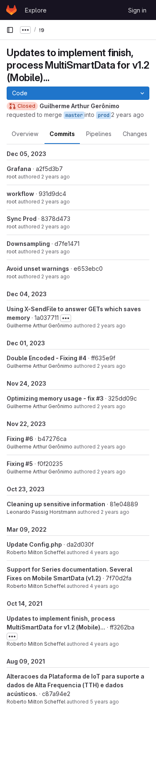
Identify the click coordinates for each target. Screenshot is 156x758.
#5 (29, 463)
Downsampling (28, 243)
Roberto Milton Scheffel (36, 552)
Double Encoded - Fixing (43, 358)
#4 (83, 358)
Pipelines (98, 133)
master (74, 115)
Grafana (19, 168)
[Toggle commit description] (65, 318)
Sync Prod (22, 218)
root (12, 176)
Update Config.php (34, 544)
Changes (135, 133)
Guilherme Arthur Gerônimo (39, 325)
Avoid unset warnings (38, 268)
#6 (29, 438)
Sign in (137, 10)
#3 (100, 398)
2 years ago (127, 114)
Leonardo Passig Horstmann (41, 512)
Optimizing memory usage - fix (51, 398)
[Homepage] (11, 10)
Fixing (16, 438)
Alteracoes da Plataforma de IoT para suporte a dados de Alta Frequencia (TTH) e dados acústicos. (75, 685)
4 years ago (104, 552)
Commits (62, 133)
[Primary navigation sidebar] (10, 30)
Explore (36, 10)
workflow (20, 193)
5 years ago (104, 702)
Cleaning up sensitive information (56, 504)
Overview (25, 133)
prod (103, 115)
